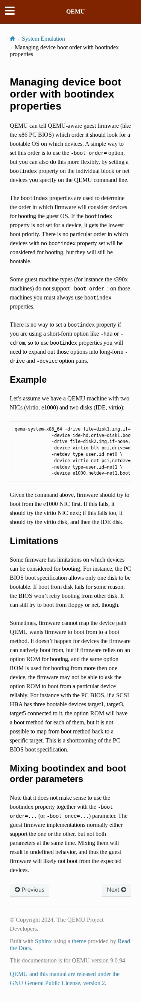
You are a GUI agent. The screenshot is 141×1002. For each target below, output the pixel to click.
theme (79, 941)
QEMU (75, 11)
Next (114, 890)
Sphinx (43, 941)
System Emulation (43, 38)
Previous (32, 890)
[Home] (12, 38)
